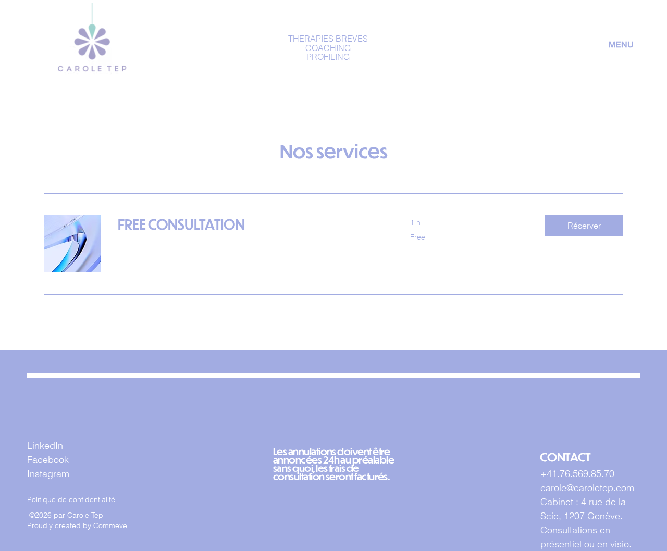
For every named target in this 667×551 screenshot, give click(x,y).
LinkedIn (45, 446)
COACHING (328, 48)
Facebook (48, 460)
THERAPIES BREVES (328, 38)
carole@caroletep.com (587, 488)
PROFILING (328, 57)
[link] (251, 224)
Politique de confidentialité (71, 499)
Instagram (48, 474)
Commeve (110, 525)
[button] (584, 225)
